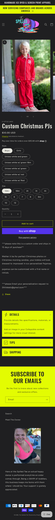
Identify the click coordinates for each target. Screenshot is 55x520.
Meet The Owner (13, 420)
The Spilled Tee (23, 515)
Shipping (5, 136)
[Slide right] (33, 117)
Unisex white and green (16, 156)
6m (39, 197)
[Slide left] (22, 117)
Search (8, 414)
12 (15, 203)
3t (36, 191)
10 (6, 203)
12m (7, 191)
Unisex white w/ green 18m (18, 162)
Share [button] (7, 294)
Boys (7, 151)
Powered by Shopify (35, 515)
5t (6, 197)
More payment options (27, 237)
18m (18, 191)
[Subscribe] (47, 399)
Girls (19, 151)
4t (45, 191)
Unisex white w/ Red (15, 180)
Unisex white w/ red (14, 174)
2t (27, 191)
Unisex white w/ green (15, 168)
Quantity (5, 209)
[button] (3, 24)
